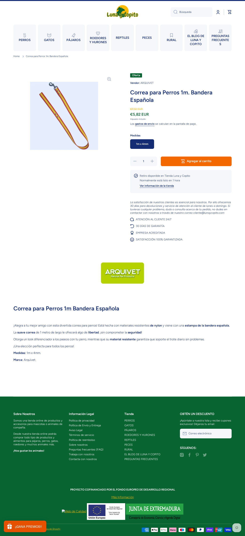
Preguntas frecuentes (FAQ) (86, 449)
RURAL (128, 449)
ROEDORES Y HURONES (139, 435)
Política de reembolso (82, 440)
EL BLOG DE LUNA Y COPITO (142, 454)
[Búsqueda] (174, 12)
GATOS (129, 425)
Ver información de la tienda (157, 185)
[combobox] (191, 12)
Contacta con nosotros (83, 459)
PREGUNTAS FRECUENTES (141, 459)
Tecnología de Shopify (49, 529)
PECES (128, 444)
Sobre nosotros (78, 444)
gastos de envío (144, 123)
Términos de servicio (81, 435)
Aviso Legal (75, 430)
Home (16, 56)
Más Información (122, 497)
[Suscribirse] (227, 433)
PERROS (129, 420)
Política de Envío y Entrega (85, 425)
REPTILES (130, 440)
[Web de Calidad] (74, 511)
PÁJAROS (130, 430)
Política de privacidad (81, 420)
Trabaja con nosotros (81, 454)
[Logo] (122, 12)
